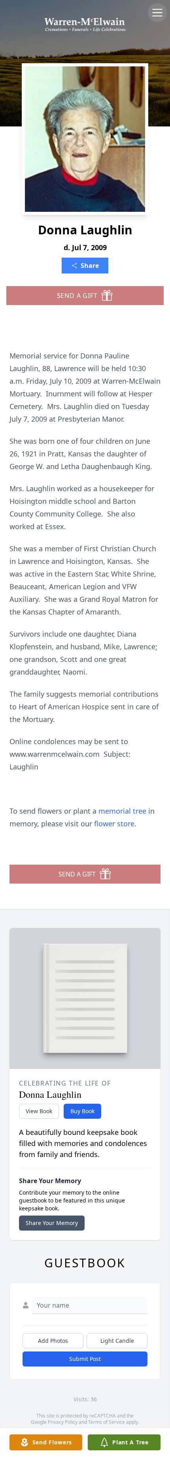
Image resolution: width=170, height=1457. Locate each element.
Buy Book (82, 1111)
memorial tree (122, 811)
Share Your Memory (52, 1223)
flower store (114, 823)
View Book (39, 1111)
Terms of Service (106, 1422)
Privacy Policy (62, 1422)
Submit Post (85, 1359)
